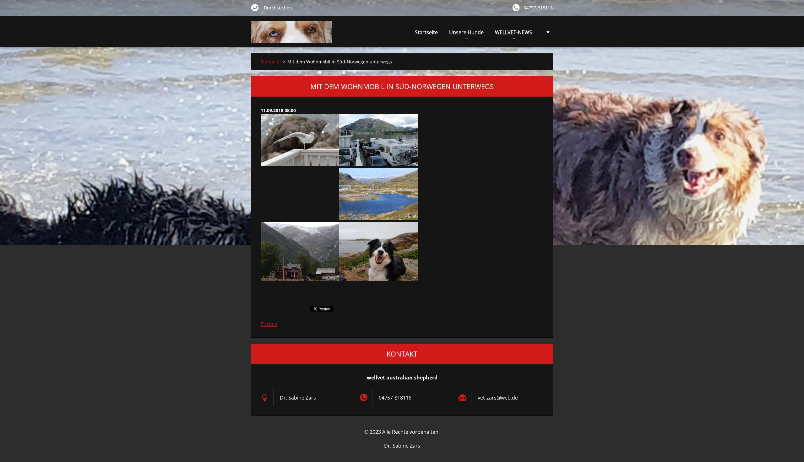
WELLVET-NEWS (513, 32)
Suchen (255, 7)
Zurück (269, 324)
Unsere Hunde (466, 32)
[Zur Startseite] (291, 36)
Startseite (426, 32)
